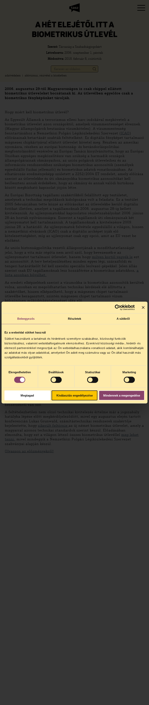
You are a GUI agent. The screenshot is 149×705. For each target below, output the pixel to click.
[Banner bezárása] (143, 307)
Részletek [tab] (74, 318)
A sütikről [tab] (123, 318)
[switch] (56, 380)
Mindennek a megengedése (121, 395)
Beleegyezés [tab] (26, 318)
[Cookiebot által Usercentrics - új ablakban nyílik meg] (118, 307)
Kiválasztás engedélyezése (74, 395)
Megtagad (27, 395)
